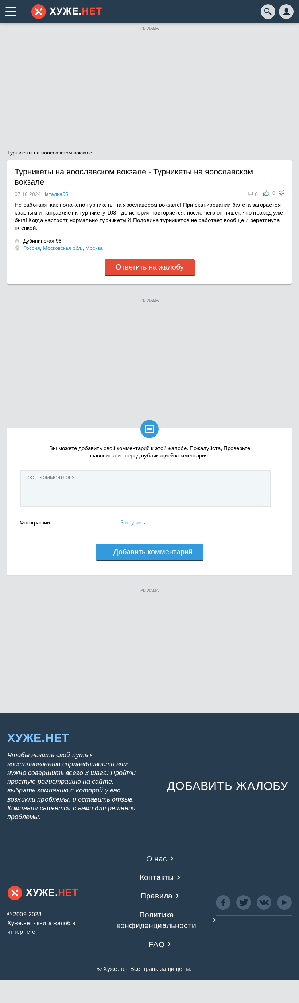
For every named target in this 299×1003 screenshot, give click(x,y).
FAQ (156, 944)
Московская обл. (62, 248)
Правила (156, 896)
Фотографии (35, 522)
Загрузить (132, 522)
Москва (94, 248)
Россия (31, 248)
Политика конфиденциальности (156, 919)
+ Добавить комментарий (150, 552)
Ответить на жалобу (150, 267)
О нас (156, 858)
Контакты (157, 877)
